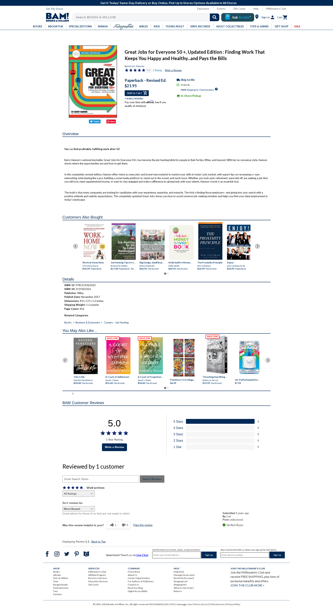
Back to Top (98, 541)
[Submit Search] (214, 17)
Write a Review (173, 70)
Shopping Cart (181, 581)
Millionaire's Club (276, 8)
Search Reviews (152, 479)
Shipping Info (180, 584)
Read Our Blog (135, 587)
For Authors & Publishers (141, 581)
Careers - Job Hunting (116, 322)
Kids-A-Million (60, 578)
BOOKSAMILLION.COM (162, 604)
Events (221, 8)
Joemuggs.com (184, 604)
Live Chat (142, 555)
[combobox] (148, 17)
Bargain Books (60, 584)
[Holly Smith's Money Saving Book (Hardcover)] (181, 242)
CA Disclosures (217, 604)
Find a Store (134, 571)
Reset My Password (184, 578)
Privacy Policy (233, 604)
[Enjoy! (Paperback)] (239, 242)
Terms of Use (200, 604)
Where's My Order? (184, 587)
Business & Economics (88, 322)
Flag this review (142, 525)
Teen (55, 581)
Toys (55, 591)
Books (67, 322)
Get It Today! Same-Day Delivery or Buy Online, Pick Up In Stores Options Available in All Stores (168, 3)
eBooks (57, 575)
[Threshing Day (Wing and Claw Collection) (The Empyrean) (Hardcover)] (217, 355)
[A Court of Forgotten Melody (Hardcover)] (151, 355)
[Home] (56, 17)
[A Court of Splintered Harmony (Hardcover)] (118, 355)
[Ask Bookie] (237, 17)
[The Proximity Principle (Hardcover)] (210, 241)
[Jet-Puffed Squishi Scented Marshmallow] (249, 358)
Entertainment (60, 587)
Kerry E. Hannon (135, 66)
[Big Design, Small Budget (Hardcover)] (152, 244)
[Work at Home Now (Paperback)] (94, 241)
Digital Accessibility (137, 591)
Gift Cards (239, 8)
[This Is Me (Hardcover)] (85, 356)
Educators (203, 8)
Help (256, 8)
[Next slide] (257, 246)
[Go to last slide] (75, 246)
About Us (132, 575)
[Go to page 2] (168, 273)
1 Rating (157, 70)
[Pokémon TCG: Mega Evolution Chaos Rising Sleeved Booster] (183, 358)
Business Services (97, 578)
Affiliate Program (97, 575)
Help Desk (179, 571)
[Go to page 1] (165, 273)
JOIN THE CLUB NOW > (247, 585)
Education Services (98, 581)
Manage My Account (184, 575)
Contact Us (133, 584)
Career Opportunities (139, 578)
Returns (178, 591)
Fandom (57, 594)
